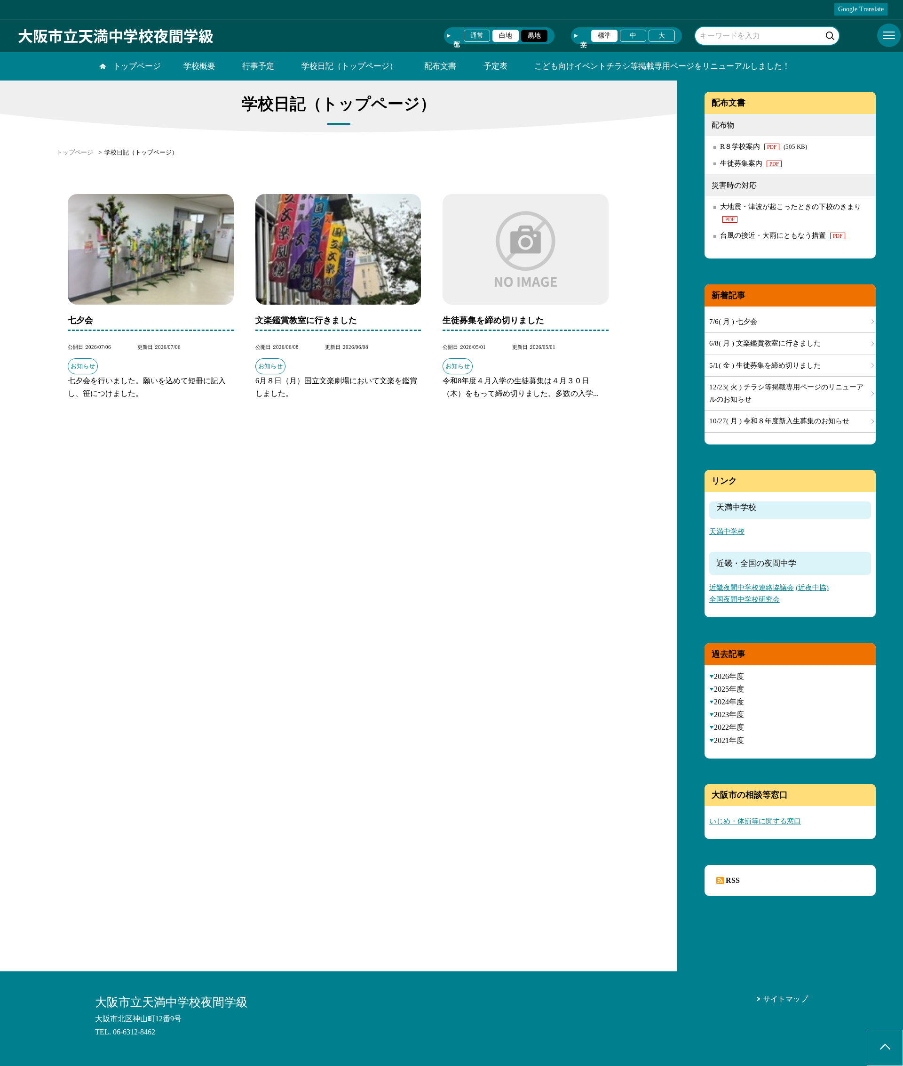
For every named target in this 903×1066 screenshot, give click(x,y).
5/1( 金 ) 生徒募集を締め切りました (765, 365)
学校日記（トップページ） (349, 66)
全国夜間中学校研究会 (744, 599)
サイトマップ (785, 999)
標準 (604, 35)
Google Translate (861, 9)
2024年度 (729, 702)
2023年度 (729, 715)
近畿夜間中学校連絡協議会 (751, 587)
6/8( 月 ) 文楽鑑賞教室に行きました (765, 343)
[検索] (831, 34)
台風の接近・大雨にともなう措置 (781, 235)
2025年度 (729, 689)
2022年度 (729, 727)
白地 (505, 35)
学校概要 (199, 66)
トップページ (137, 66)
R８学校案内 (763, 146)
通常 (476, 35)
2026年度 (729, 676)
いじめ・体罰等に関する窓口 (755, 821)
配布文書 (440, 66)
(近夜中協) (812, 587)
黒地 (534, 35)
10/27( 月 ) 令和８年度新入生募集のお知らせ (779, 421)
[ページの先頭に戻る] (885, 1048)
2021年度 (729, 740)
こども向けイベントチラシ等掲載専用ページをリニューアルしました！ (662, 66)
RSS (733, 880)
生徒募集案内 (749, 163)
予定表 (495, 66)
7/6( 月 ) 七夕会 (733, 321)
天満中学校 (727, 531)
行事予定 (258, 66)
